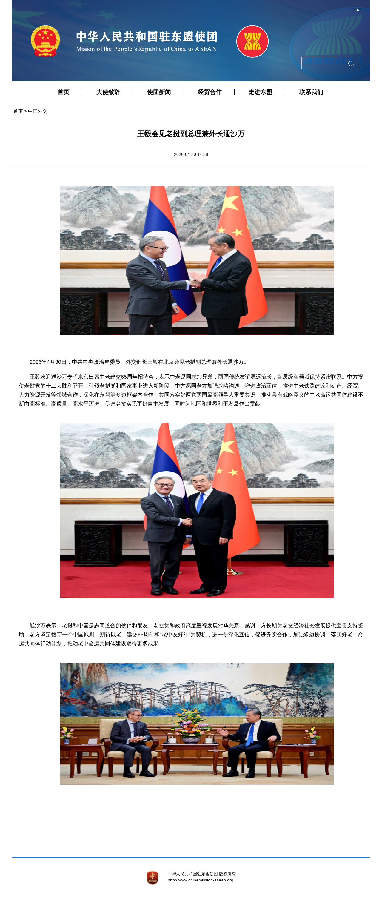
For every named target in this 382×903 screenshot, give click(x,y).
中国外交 (37, 111)
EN (357, 10)
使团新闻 (159, 92)
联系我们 (311, 92)
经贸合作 (210, 92)
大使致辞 (108, 92)
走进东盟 (260, 92)
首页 (64, 92)
